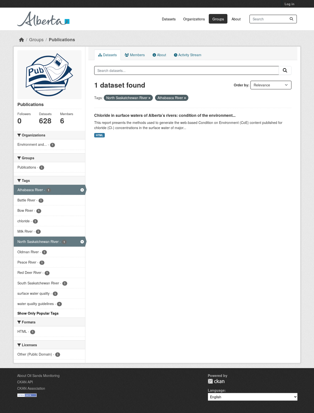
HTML (99, 135)
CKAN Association (31, 388)
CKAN (216, 381)
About (236, 18)
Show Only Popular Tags (38, 313)
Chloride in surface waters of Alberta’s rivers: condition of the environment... (165, 115)
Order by (241, 84)
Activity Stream (189, 54)
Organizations (194, 18)
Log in (289, 3)
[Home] (21, 39)
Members (137, 54)
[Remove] (149, 98)
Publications (62, 39)
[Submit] (291, 19)
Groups (218, 18)
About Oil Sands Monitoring (38, 375)
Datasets (169, 18)
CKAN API (25, 381)
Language (216, 390)
